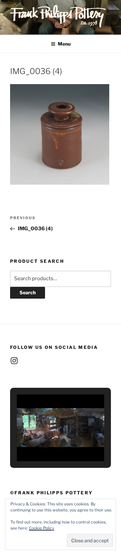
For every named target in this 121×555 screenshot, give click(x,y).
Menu (64, 44)
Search (27, 292)
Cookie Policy (41, 528)
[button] (45, 442)
